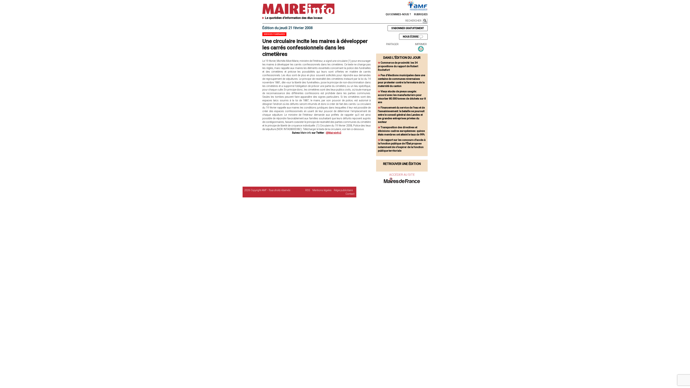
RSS (307, 190)
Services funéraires (274, 34)
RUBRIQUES (421, 14)
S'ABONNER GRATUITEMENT (407, 28)
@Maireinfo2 (333, 132)
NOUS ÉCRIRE (411, 36)
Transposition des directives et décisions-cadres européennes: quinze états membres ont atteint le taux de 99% (401, 131)
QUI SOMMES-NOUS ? (398, 14)
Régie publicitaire (343, 190)
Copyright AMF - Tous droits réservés (270, 190)
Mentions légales (322, 190)
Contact (350, 193)
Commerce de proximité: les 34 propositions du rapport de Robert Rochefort (398, 66)
